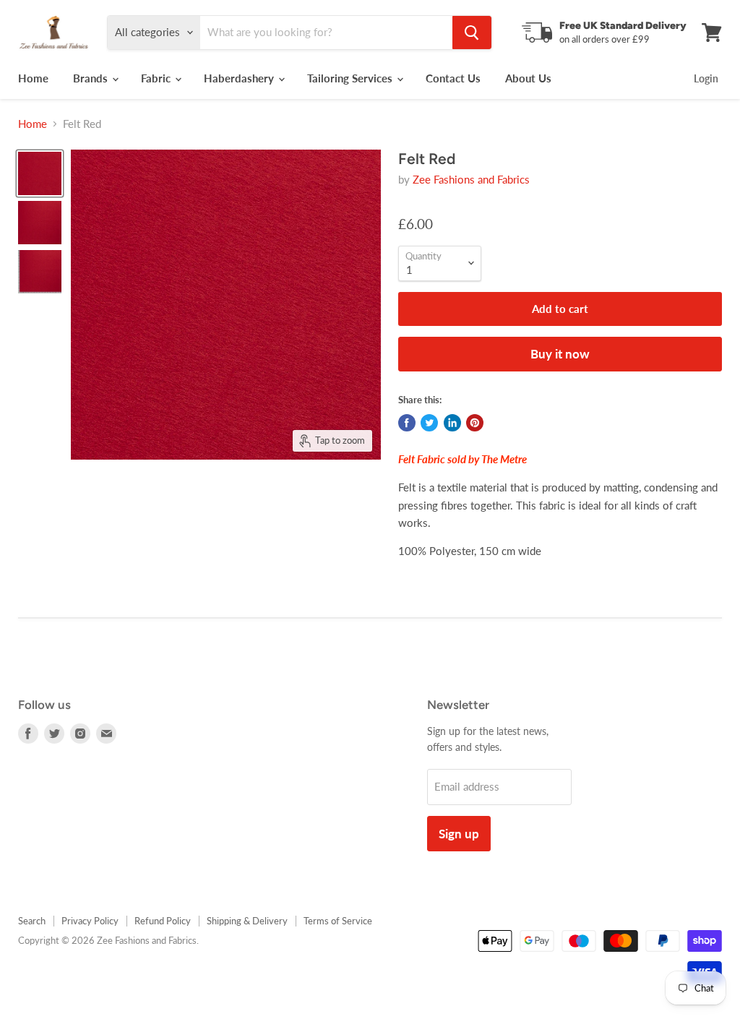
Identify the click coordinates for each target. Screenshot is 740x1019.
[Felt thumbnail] (40, 173)
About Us (528, 78)
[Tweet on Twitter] (429, 422)
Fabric (157, 78)
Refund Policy (162, 920)
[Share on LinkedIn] (452, 422)
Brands (92, 78)
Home (33, 78)
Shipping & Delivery (247, 920)
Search (32, 920)
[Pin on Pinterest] (474, 422)
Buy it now (560, 353)
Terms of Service (338, 920)
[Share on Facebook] (407, 422)
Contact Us (453, 78)
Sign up (459, 833)
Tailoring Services (351, 78)
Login (706, 78)
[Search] (471, 32)
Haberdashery (240, 78)
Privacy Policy (90, 920)
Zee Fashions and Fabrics (471, 179)
